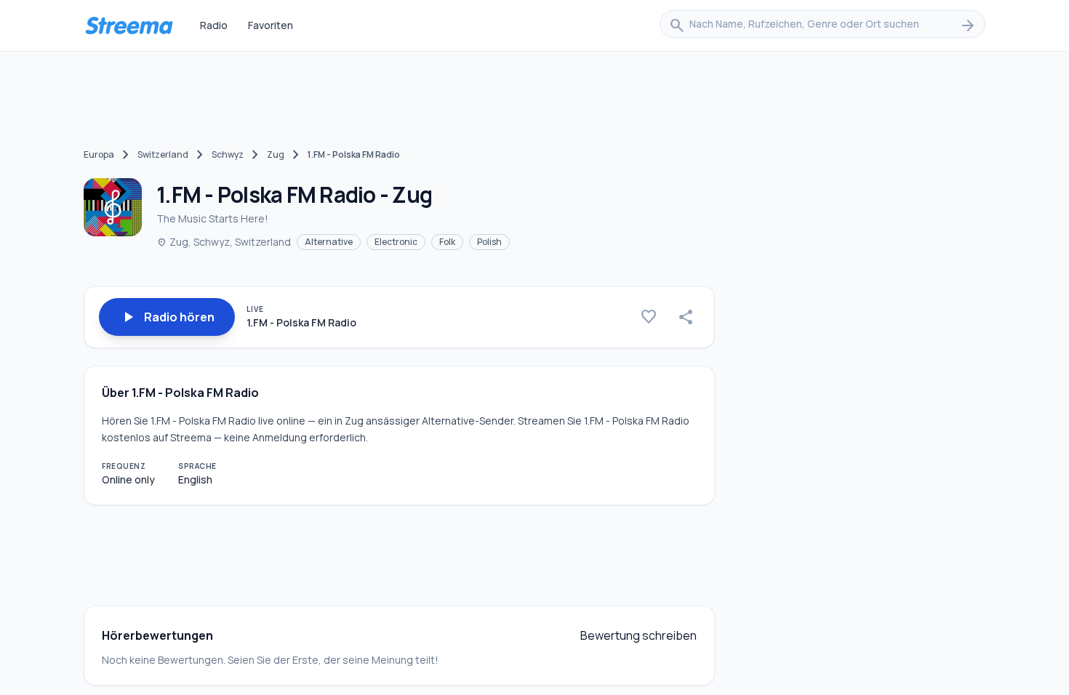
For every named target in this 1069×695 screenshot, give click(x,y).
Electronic (396, 242)
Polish (489, 242)
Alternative (329, 242)
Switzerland (162, 154)
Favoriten (270, 25)
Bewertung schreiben (638, 635)
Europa (99, 154)
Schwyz (228, 154)
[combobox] (822, 25)
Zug (275, 154)
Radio (214, 25)
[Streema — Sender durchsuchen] (129, 25)
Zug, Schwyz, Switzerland (223, 242)
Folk (447, 242)
